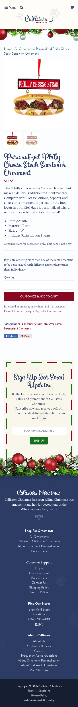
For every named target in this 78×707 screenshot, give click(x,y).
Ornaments (54, 323)
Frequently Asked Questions (39, 655)
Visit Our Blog (39, 669)
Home (8, 48)
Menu (13, 7)
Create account (39, 572)
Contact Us (39, 582)
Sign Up (39, 440)
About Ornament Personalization (39, 546)
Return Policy (39, 592)
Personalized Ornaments (18, 328)
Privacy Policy (39, 695)
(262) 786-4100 (39, 619)
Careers (39, 650)
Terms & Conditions (39, 690)
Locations (39, 614)
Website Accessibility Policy (39, 700)
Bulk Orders (39, 550)
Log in (39, 568)
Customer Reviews (39, 645)
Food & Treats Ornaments (32, 323)
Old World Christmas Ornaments (39, 541)
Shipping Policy (39, 587)
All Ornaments (24, 48)
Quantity (9, 277)
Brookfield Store (39, 609)
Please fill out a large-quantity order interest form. (33, 311)
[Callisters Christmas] (39, 20)
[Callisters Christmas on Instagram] (41, 623)
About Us (39, 641)
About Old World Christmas (39, 665)
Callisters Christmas (50, 686)
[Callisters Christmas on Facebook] (37, 623)
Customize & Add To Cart (39, 296)
